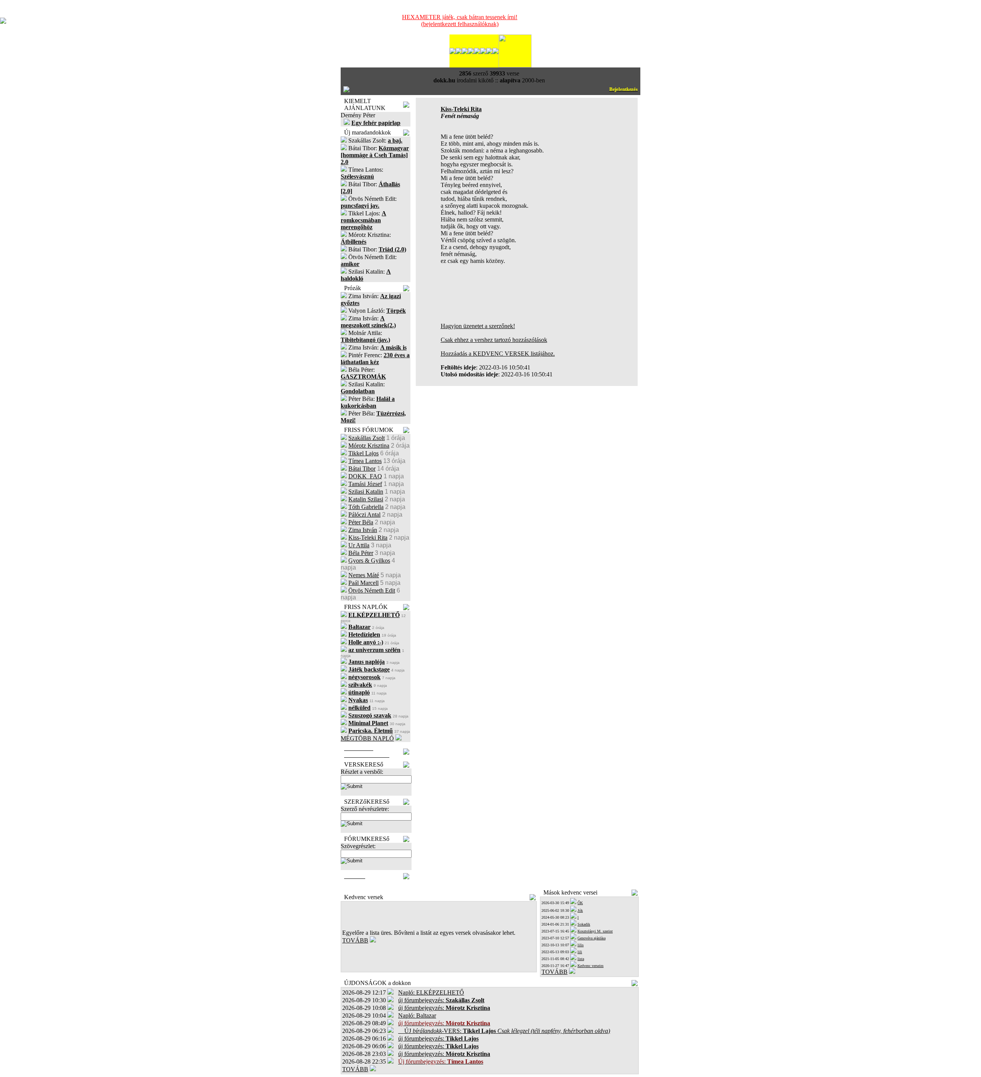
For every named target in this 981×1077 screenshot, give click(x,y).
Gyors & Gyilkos (369, 560)
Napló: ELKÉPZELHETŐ (431, 992)
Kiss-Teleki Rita (367, 537)
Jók (580, 910)
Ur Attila (358, 545)
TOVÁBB (355, 940)
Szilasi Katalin (365, 491)
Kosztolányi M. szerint (595, 931)
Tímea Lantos (365, 461)
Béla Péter (360, 553)
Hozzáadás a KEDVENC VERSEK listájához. (498, 353)
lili (579, 952)
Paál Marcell (363, 583)
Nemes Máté (363, 575)
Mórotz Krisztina (368, 445)
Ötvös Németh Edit (371, 590)
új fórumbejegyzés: (441, 1000)
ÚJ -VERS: (504, 1031)
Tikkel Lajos (363, 453)
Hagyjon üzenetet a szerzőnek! (478, 326)
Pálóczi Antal (364, 514)
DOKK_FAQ (365, 476)
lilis (580, 945)
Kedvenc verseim (590, 966)
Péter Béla (360, 522)
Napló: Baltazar (417, 1015)
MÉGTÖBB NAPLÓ (367, 738)
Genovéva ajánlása (591, 938)
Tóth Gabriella (366, 507)
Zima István (362, 530)
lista (580, 959)
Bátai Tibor (362, 468)
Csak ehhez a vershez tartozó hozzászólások (494, 340)
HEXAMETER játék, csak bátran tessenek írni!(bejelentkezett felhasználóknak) (459, 20)
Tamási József (365, 484)
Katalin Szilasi (365, 499)
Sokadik (583, 924)
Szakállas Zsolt (366, 438)
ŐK (580, 903)
